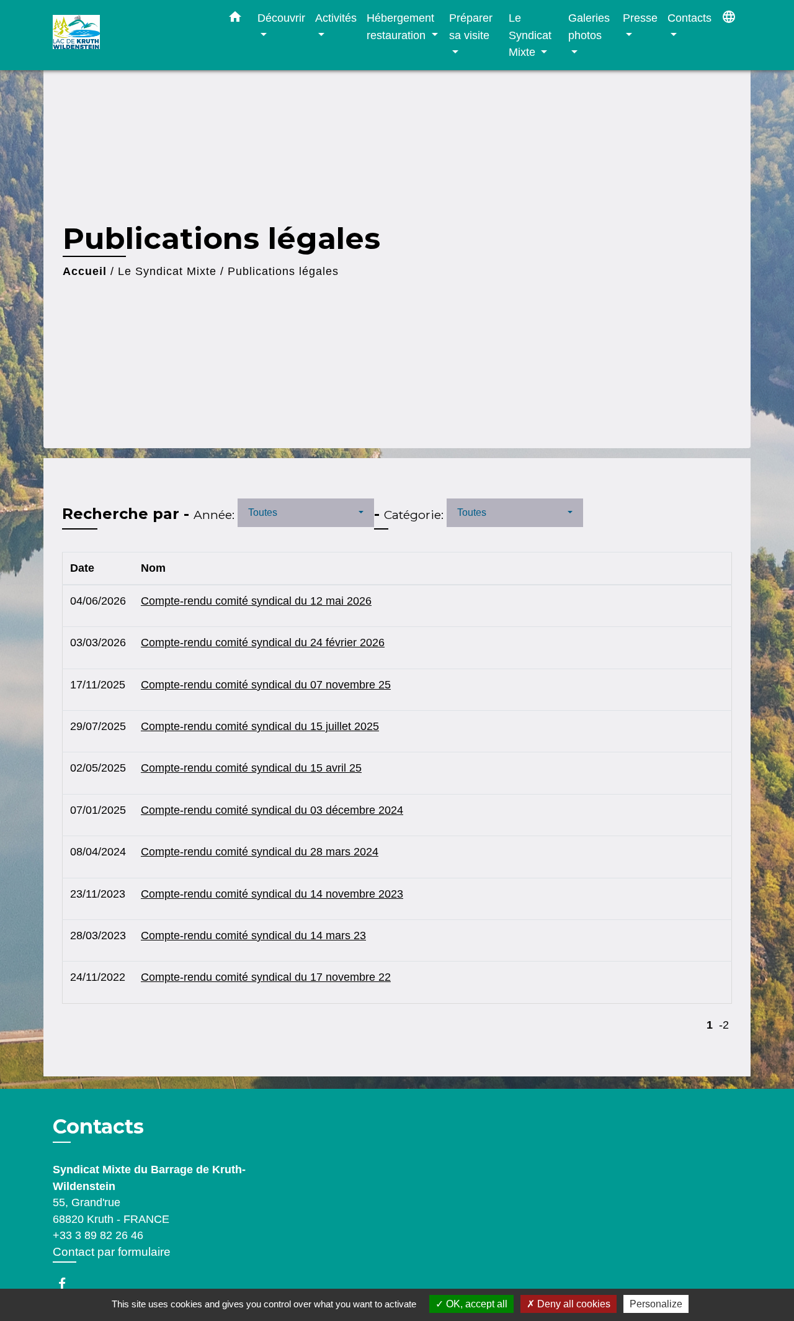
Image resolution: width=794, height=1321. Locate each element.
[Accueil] (130, 35)
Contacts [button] (689, 17)
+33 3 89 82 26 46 (98, 1235)
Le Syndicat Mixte (167, 271)
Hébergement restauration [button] (400, 26)
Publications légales (283, 271)
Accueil (85, 271)
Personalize (656, 1304)
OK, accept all (475, 1304)
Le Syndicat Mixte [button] (530, 34)
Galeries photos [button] (589, 26)
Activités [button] (336, 17)
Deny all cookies (572, 1304)
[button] (235, 19)
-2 (724, 1025)
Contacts (98, 1126)
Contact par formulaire (112, 1251)
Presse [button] (640, 17)
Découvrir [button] (281, 17)
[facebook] (68, 1283)
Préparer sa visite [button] (471, 26)
